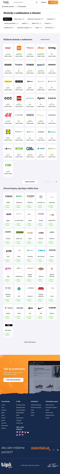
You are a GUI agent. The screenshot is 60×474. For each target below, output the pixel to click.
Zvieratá (48, 23)
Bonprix (3, 420)
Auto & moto (49, 27)
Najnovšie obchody (45, 39)
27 (56, 181)
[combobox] (25, 2)
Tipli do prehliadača (20, 410)
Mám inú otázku (49, 412)
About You (3, 423)
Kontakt (47, 417)
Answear (3, 417)
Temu (2, 407)
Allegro (3, 412)
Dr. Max (3, 405)
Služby (38, 27)
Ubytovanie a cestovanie (35, 19)
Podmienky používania (36, 405)
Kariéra (32, 415)
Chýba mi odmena (50, 405)
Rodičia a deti (9, 27)
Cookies (32, 412)
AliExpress (3, 410)
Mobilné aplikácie (20, 412)
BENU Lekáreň (4, 425)
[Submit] (36, 2)
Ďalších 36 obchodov (30, 181)
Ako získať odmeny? (20, 405)
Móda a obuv (19, 19)
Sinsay (2, 415)
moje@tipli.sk (40, 448)
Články (17, 415)
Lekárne (25, 23)
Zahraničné (51, 19)
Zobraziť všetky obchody (30, 342)
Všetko (7, 19)
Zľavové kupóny (19, 417)
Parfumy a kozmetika (11, 23)
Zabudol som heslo (50, 415)
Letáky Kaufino (19, 423)
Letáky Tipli (18, 420)
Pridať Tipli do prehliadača (13, 380)
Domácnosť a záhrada (24, 27)
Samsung (3, 428)
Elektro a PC (36, 23)
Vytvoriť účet (53, 2)
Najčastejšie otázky (20, 407)
